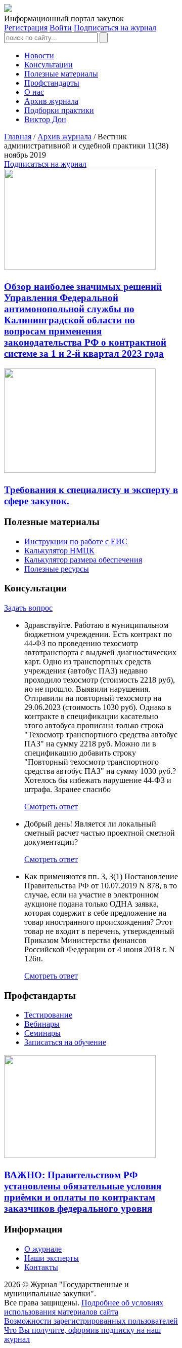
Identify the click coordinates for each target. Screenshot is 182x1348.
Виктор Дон (45, 119)
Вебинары (42, 1024)
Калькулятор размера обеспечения (83, 559)
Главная (17, 136)
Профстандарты (51, 83)
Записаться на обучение (65, 1042)
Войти (61, 27)
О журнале (43, 1249)
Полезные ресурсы (56, 569)
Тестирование (48, 1014)
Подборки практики (59, 110)
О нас (34, 92)
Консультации (48, 64)
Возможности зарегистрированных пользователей (91, 1321)
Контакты (41, 1267)
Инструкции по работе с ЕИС (75, 541)
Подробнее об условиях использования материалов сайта (83, 1307)
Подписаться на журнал (115, 27)
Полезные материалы (61, 73)
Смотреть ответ (51, 806)
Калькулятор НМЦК (59, 550)
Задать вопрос (28, 608)
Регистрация (26, 27)
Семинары (42, 1033)
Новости (39, 55)
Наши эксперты (51, 1258)
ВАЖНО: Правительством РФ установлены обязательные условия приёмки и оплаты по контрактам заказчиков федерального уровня (82, 1192)
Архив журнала (51, 101)
